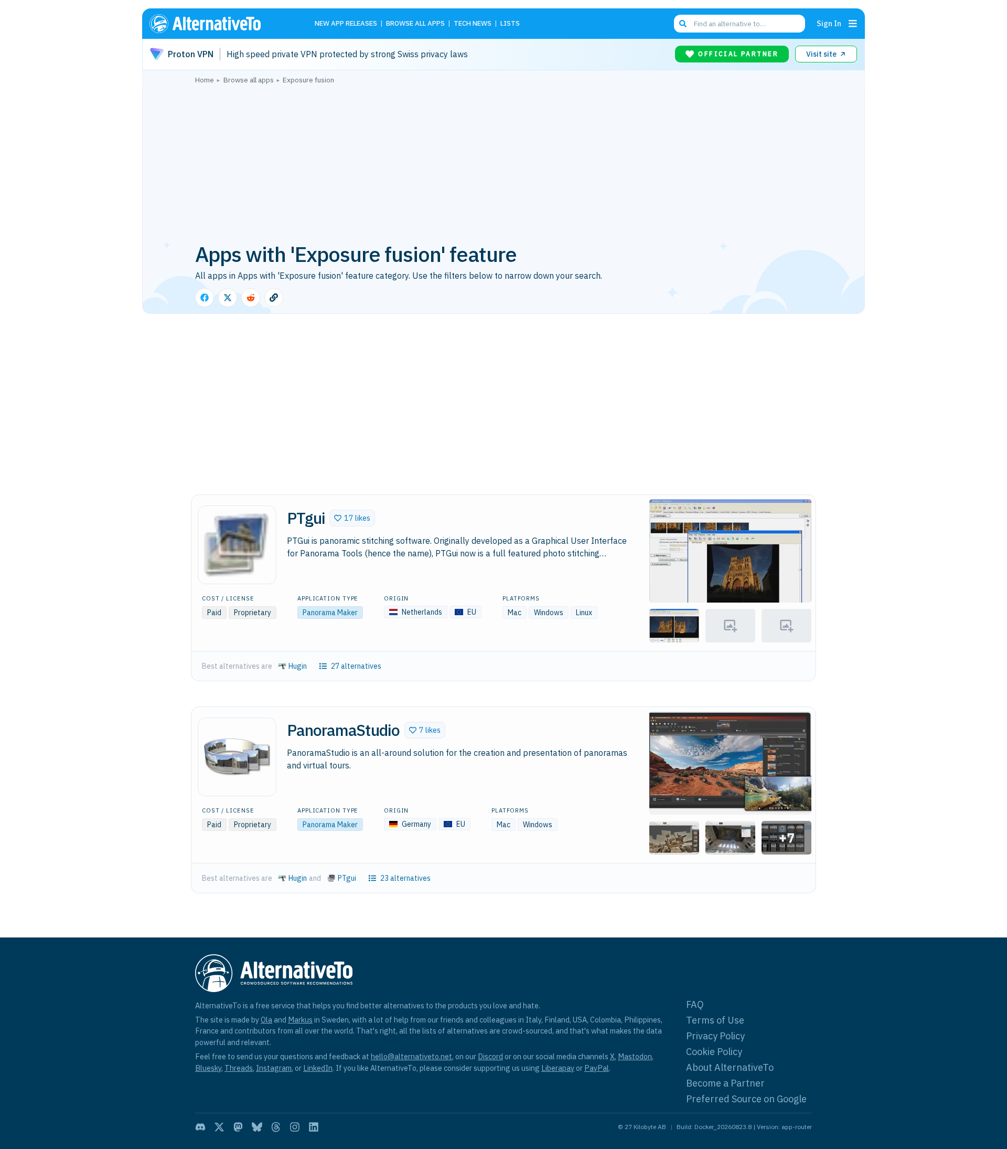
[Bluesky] (257, 1127)
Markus (300, 1020)
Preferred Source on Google (746, 1099)
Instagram (274, 1068)
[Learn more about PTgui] (237, 544)
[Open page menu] (853, 23)
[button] (352, 518)
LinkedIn (318, 1068)
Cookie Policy (714, 1052)
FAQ (695, 1004)
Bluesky (208, 1068)
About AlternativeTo (730, 1067)
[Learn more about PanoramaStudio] (237, 757)
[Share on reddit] (250, 297)
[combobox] (739, 24)
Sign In (829, 23)
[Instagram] (295, 1127)
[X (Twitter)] (219, 1127)
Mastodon (635, 1056)
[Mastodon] (238, 1127)
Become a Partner (725, 1083)
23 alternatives (405, 878)
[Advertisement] (503, 162)
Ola (266, 1020)
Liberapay (557, 1068)
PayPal (596, 1068)
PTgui (347, 878)
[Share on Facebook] (204, 297)
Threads (238, 1068)
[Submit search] (683, 23)
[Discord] (200, 1127)
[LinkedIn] (313, 1127)
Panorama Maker (330, 612)
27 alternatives (356, 666)
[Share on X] (227, 297)
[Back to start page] (220, 23)
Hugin (297, 666)
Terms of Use (715, 1020)
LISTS (510, 23)
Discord (490, 1056)
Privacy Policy (715, 1036)
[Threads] (276, 1127)
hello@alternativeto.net (411, 1056)
